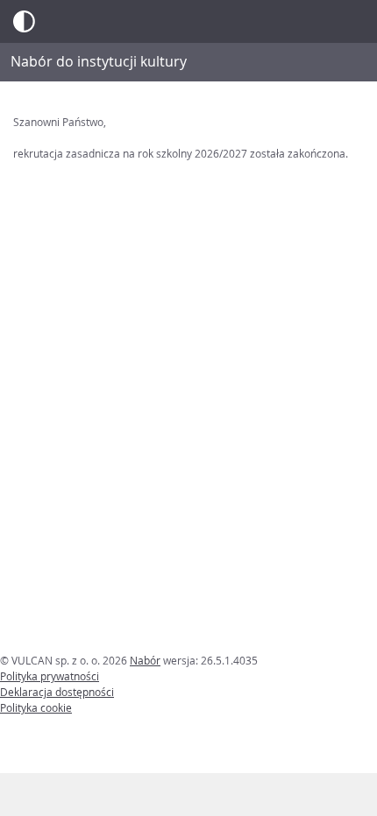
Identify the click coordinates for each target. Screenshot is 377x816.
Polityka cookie (36, 707)
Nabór (145, 660)
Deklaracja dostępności (57, 692)
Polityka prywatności (49, 676)
